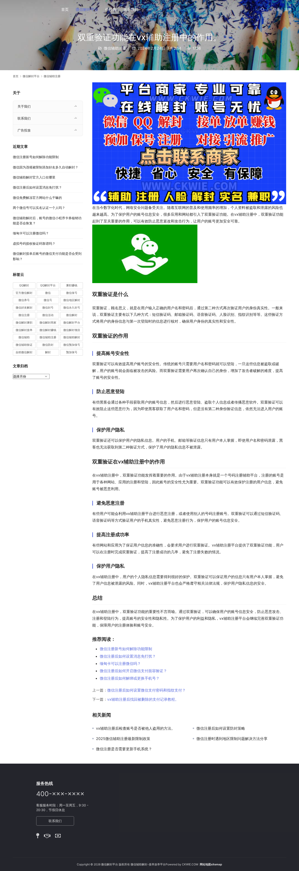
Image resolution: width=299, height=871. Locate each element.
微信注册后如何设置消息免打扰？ (128, 656)
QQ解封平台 (48, 285)
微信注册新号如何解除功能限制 (126, 648)
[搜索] (262, 9)
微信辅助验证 (24, 344)
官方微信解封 (24, 293)
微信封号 (47, 307)
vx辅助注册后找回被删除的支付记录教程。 (143, 699)
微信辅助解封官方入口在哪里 (34, 177)
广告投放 (24, 130)
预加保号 (71, 352)
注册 (288, 9)
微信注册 (24, 315)
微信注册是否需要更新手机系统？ (124, 749)
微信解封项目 (71, 330)
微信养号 (24, 300)
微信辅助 (24, 337)
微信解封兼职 (24, 322)
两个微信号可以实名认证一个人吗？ (39, 208)
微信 (48, 293)
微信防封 (47, 344)
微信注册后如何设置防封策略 (220, 728)
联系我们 (24, 118)
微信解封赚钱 (47, 330)
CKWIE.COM (190, 864)
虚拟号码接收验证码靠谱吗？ (34, 243)
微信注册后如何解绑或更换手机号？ (130, 678)
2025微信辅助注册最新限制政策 (123, 738)
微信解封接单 (24, 330)
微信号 (48, 300)
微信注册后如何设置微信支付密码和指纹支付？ (146, 690)
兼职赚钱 (71, 285)
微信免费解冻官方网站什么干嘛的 (37, 198)
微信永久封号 (71, 307)
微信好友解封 (24, 307)
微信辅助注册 (115, 48)
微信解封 (71, 315)
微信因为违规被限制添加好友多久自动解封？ (45, 167)
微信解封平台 (87, 9)
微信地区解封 (71, 300)
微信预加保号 (71, 344)
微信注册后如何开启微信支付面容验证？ (133, 670)
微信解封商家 (47, 322)
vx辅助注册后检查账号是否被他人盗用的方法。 (135, 728)
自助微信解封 (24, 352)
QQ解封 (24, 285)
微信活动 (47, 315)
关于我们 (130, 9)
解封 (48, 352)
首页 (65, 9)
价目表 (110, 9)
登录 (276, 9)
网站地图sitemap (211, 864)
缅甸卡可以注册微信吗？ (120, 663)
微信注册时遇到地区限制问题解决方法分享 (231, 738)
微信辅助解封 (71, 337)
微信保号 (71, 293)
